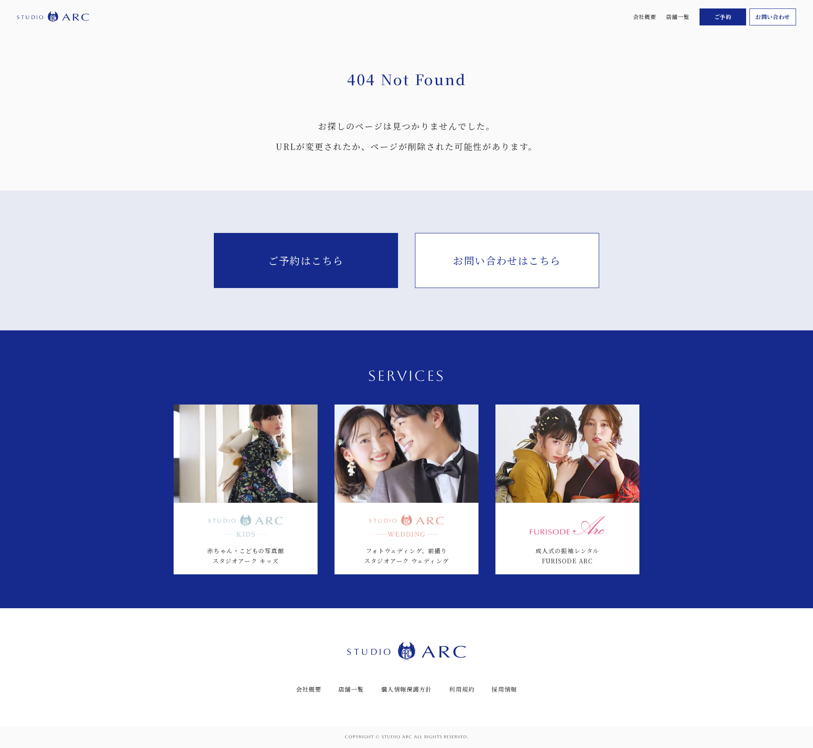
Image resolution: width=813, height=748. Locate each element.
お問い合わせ (772, 17)
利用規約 (461, 689)
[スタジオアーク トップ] (53, 17)
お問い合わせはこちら (507, 260)
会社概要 (644, 17)
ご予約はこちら (305, 260)
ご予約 (723, 17)
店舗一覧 (677, 17)
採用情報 (504, 689)
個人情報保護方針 (406, 689)
